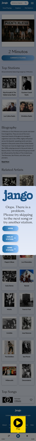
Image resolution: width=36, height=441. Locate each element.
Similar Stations (9, 238)
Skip (9, 228)
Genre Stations (9, 249)
